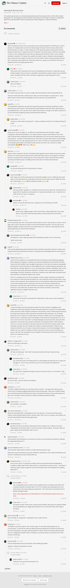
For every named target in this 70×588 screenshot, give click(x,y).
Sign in (64, 3)
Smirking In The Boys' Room (13, 10)
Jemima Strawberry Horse (15, 447)
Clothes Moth (14, 81)
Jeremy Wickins (12, 515)
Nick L (12, 69)
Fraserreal (11, 387)
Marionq (10, 151)
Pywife (10, 104)
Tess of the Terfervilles (14, 411)
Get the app (43, 580)
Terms (40, 576)
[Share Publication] (49, 3)
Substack (26, 584)
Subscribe (56, 3)
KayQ (9, 247)
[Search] (45, 3)
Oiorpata (13, 166)
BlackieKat (11, 43)
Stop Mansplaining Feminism (19, 235)
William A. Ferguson (14, 341)
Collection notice (47, 576)
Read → (6, 23)
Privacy (35, 576)
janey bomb (11, 541)
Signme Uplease (12, 437)
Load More (7, 568)
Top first (63, 28)
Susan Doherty (12, 130)
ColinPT (12, 305)
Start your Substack (30, 580)
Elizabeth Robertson (13, 220)
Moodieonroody (18, 358)
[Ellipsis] (65, 43)
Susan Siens (16, 296)
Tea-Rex (18, 209)
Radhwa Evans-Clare (16, 258)
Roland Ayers (14, 119)
